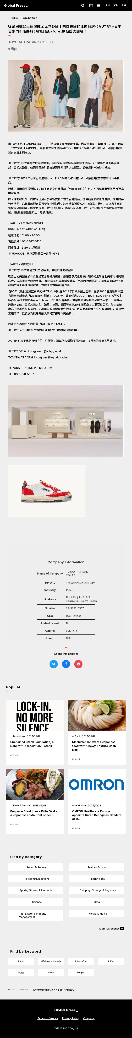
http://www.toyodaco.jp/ (80, 582)
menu (99, 5)
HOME (11, 989)
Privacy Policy (70, 1018)
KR (116, 5)
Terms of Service (47, 1018)
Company (89, 1018)
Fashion (24, 989)
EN (108, 5)
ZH (124, 5)
